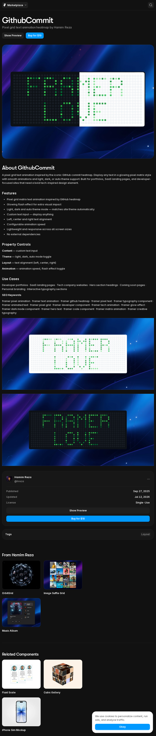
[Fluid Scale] (21, 677)
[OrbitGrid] (21, 577)
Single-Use (143, 502)
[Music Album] (21, 615)
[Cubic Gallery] (63, 677)
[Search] (151, 5)
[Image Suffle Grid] (63, 577)
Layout (145, 534)
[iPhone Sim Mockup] (21, 714)
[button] (13, 35)
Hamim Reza (63, 27)
